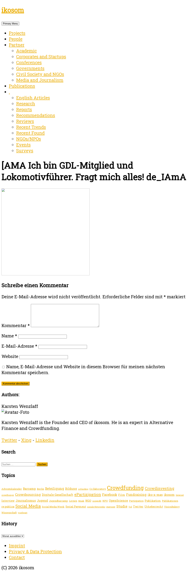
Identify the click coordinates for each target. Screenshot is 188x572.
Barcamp (29, 488)
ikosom (12, 10)
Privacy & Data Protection (35, 551)
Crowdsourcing (28, 494)
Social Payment (76, 506)
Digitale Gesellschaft (57, 495)
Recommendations (35, 115)
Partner (16, 45)
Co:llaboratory (97, 488)
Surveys (24, 150)
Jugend (42, 500)
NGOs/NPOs (28, 139)
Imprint (17, 546)
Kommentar (15, 325)
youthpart (22, 512)
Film (121, 495)
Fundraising (136, 494)
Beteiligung (54, 488)
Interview (8, 500)
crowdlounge (7, 495)
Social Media (28, 506)
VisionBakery (172, 506)
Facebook (109, 494)
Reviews (25, 121)
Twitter (9, 440)
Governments (30, 68)
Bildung (71, 488)
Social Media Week (53, 506)
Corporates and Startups (41, 56)
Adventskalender (11, 488)
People (15, 39)
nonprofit (96, 500)
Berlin (40, 488)
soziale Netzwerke (96, 506)
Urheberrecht (153, 506)
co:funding (83, 489)
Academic (26, 51)
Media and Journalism (39, 80)
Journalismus (26, 500)
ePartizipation (87, 494)
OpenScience (118, 500)
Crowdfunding (125, 487)
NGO (88, 500)
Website (9, 356)
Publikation (153, 500)
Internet (180, 495)
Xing (26, 440)
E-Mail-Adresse (19, 346)
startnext (110, 506)
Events (23, 145)
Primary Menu (10, 23)
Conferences (29, 62)
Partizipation (136, 500)
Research (25, 103)
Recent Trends (31, 127)
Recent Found (30, 133)
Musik (81, 500)
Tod (130, 507)
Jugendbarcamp (58, 500)
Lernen (73, 500)
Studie (121, 506)
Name (9, 336)
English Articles (33, 98)
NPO (105, 500)
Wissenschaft (9, 512)
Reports (24, 109)
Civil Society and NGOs (40, 74)
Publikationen (170, 500)
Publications (22, 86)
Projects (17, 33)
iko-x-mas (155, 495)
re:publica (7, 506)
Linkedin (44, 440)
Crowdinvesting (159, 488)
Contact (17, 557)
